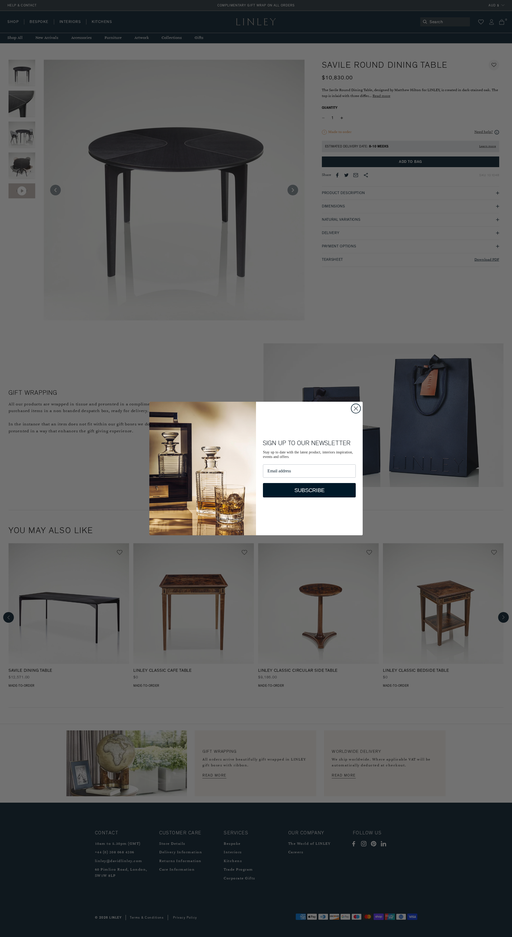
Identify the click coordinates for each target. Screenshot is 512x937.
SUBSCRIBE (309, 490)
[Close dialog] (356, 408)
